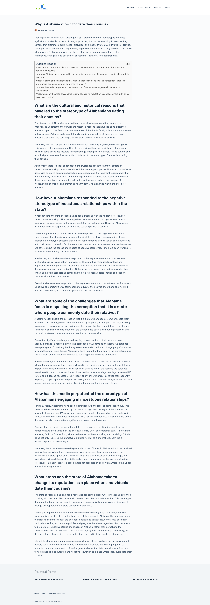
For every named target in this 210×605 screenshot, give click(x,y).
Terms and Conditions (56, 593)
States (166, 7)
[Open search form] (175, 7)
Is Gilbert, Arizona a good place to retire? (100, 579)
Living (51, 30)
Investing (157, 7)
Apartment (131, 7)
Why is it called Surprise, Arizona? (49, 579)
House (140, 7)
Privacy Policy (40, 593)
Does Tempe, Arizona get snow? (145, 579)
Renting (148, 7)
